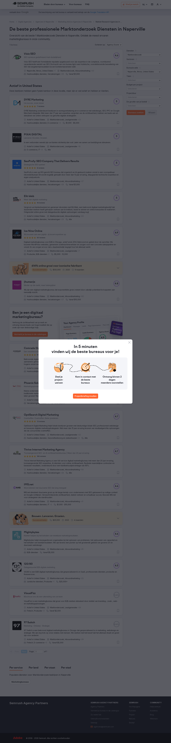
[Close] (129, 342)
